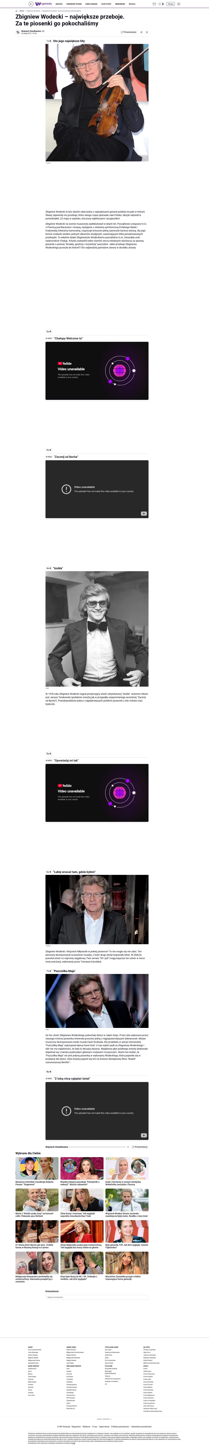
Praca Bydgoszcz (149, 1395)
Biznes (30, 1374)
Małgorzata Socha (34, 1360)
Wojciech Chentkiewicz (31, 31)
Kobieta (30, 1384)
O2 (106, 1384)
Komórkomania (72, 1387)
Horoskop (70, 1376)
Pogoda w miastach (111, 1381)
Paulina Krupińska (149, 1350)
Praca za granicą (149, 1403)
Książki (69, 1371)
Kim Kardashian (110, 1360)
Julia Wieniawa (33, 1352)
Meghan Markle (33, 1358)
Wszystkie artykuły (111, 1368)
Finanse (30, 1379)
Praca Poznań (148, 1384)
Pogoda (30, 1392)
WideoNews (120, 4)
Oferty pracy (147, 1371)
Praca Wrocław (148, 1382)
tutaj (73, 1443)
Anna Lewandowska (34, 1350)
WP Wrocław (71, 1398)
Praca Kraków (148, 1376)
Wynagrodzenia (72, 1406)
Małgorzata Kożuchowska (75, 1352)
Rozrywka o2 (71, 1408)
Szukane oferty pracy (150, 1408)
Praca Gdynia (147, 1392)
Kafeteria (69, 1382)
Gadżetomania (71, 1390)
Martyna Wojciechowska (151, 1363)
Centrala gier (71, 1400)
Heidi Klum (108, 1355)
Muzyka (59, 4)
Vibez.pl (107, 1376)
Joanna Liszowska (149, 1355)
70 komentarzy (129, 32)
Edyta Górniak (71, 1350)
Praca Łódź (147, 1379)
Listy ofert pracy (148, 1406)
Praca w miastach (149, 1400)
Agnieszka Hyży (33, 1363)
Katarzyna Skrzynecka (112, 1352)
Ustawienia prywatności (141, 1426)
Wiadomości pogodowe (112, 1379)
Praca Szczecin (148, 1390)
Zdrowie (30, 1387)
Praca (30, 1390)
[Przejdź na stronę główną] (31, 6)
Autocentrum (71, 1395)
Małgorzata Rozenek (73, 1358)
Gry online (31, 1395)
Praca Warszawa (149, 1374)
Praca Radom (147, 1387)
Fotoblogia (70, 1392)
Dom (68, 1368)
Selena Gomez (71, 1355)
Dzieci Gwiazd (91, 4)
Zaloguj (170, 4)
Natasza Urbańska (149, 1358)
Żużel (68, 1403)
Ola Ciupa (108, 1350)
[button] (161, 4)
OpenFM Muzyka (110, 1373)
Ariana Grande (32, 1355)
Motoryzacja (32, 1382)
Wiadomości (32, 1368)
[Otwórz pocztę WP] (154, 4)
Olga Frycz (146, 1352)
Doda (106, 1358)
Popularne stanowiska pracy (152, 1411)
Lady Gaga (70, 1363)
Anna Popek (109, 1363)
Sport (30, 1371)
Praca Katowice (148, 1398)
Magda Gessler (71, 1360)
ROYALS (132, 4)
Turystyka (70, 1379)
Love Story (106, 4)
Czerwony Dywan (74, 4)
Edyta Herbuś (147, 1360)
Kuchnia (69, 1374)
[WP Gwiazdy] (45, 4)
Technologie (32, 1376)
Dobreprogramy (72, 1384)
